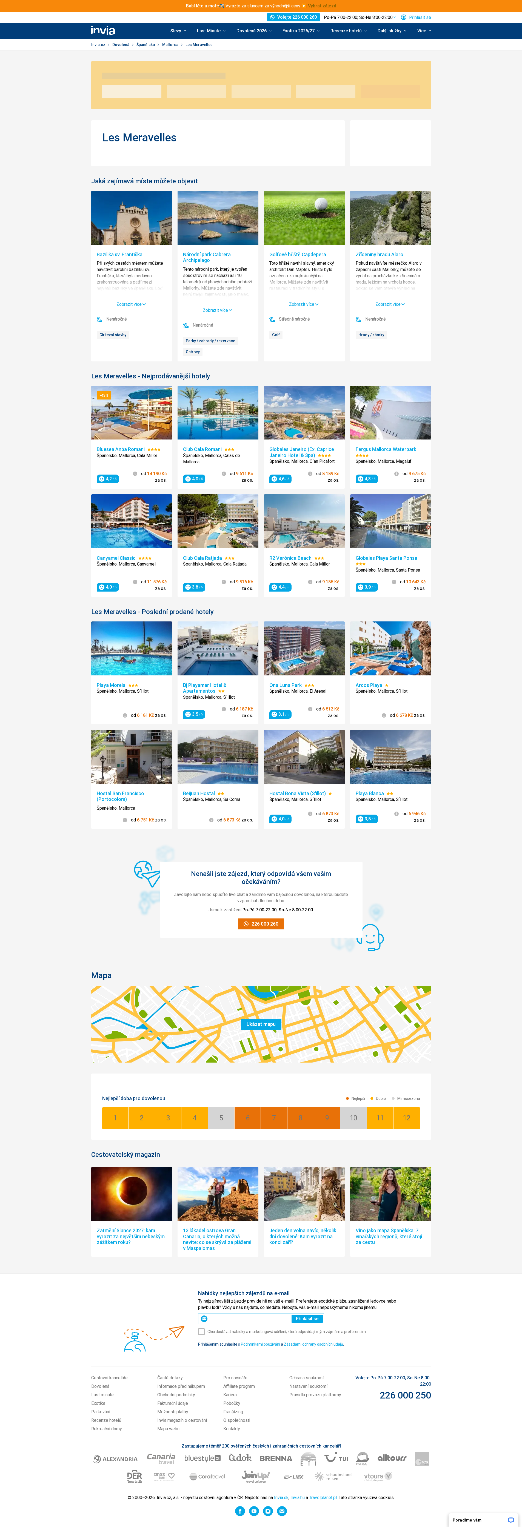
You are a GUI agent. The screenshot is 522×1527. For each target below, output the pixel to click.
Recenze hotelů (106, 1420)
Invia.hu (297, 1497)
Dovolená (121, 44)
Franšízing (233, 1411)
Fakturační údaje (172, 1403)
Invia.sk (281, 1497)
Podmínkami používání (260, 1344)
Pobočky (231, 1403)
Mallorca (170, 44)
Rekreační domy (106, 1428)
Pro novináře (235, 1377)
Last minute (102, 1394)
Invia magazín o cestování (182, 1420)
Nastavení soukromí (308, 1386)
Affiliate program (239, 1386)
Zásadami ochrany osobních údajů (313, 1344)
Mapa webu (168, 1428)
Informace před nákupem (181, 1386)
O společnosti (236, 1420)
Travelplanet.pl (323, 1497)
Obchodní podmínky (176, 1394)
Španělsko (146, 44)
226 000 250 (405, 1395)
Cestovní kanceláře (109, 1377)
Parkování (100, 1411)
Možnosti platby (172, 1411)
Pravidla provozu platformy (315, 1394)
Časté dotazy (170, 1377)
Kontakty (231, 1428)
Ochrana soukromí (306, 1377)
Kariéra (230, 1394)
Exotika (98, 1403)
